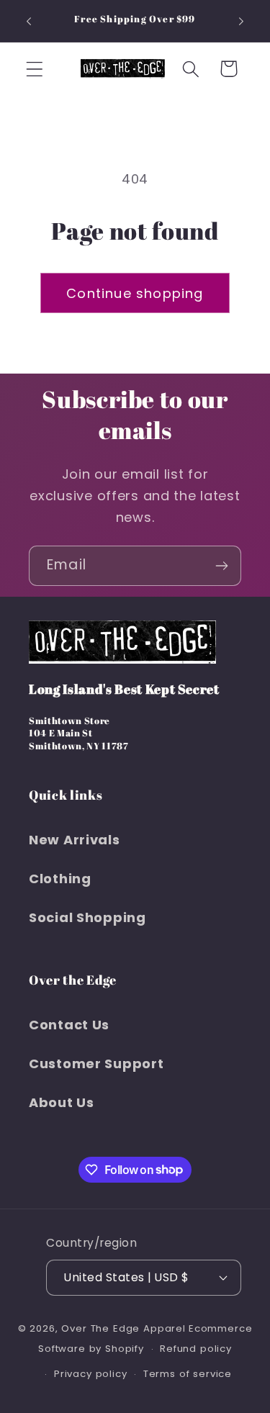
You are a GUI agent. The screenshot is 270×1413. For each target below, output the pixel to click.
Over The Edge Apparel (123, 1328)
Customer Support (96, 1064)
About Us (61, 1102)
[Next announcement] (241, 21)
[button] (35, 69)
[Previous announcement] (29, 21)
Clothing (60, 879)
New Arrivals (74, 840)
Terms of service (187, 1374)
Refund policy (196, 1348)
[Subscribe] (221, 566)
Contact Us (69, 1025)
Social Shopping (87, 917)
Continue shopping (134, 293)
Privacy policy (90, 1374)
